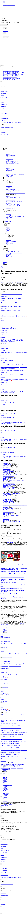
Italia (4, 773)
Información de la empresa (19, 764)
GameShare (8, 188)
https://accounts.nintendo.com (7, 539)
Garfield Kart (6, 473)
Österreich (5, 795)
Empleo (7, 255)
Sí (5, 814)
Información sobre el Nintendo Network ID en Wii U (12, 577)
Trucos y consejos (9, 243)
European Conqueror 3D (8, 471)
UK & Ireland (6, 782)
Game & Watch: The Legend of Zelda (13, 205)
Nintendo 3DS (4, 95)
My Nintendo (8, 254)
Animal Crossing (4, 104)
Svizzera (5, 792)
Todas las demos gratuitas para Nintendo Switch (11, 588)
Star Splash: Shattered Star (9, 502)
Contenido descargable (10, 162)
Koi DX (5, 479)
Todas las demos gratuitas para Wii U (9, 593)
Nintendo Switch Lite (10, 200)
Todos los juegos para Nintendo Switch (11, 73)
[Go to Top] (14, 258)
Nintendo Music (9, 219)
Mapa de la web (9, 256)
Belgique (5, 779)
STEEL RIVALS (7, 503)
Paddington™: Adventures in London (11, 493)
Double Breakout (7, 470)
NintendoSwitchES (4, 134)
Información (8, 154)
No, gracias (3, 814)
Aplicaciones (8, 228)
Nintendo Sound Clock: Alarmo (12, 204)
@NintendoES (4, 113)
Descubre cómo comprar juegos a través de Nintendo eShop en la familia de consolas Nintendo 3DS (14, 569)
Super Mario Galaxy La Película (12, 251)
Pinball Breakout (7, 494)
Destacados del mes (10, 169)
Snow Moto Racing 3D (8, 501)
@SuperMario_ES (4, 120)
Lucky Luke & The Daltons (9, 484)
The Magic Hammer (7, 485)
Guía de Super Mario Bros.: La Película (14, 253)
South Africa (5, 783)
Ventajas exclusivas (10, 218)
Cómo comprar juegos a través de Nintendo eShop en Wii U (14, 571)
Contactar (8, 769)
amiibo (7, 207)
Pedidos (4, 2)
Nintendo (2, 89)
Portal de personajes (10, 164)
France (4, 782)
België (4, 787)
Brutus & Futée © (7, 466)
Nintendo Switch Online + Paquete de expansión (16, 216)
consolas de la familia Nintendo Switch (11, 281)
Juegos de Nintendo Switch (11, 156)
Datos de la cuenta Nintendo (9, 5)
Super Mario (3, 106)
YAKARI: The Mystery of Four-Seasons (12, 521)
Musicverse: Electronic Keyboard (10, 488)
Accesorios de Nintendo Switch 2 (13, 190)
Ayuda (12, 764)
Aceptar (6, 805)
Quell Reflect (6, 497)
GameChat (8, 187)
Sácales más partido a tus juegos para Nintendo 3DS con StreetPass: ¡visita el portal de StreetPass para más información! (13, 597)
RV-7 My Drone (6, 498)
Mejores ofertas (9, 170)
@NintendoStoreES (5, 116)
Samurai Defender (7, 499)
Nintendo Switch (4, 91)
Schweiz (5, 789)
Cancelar (2, 805)
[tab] (14, 762)
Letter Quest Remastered (8, 483)
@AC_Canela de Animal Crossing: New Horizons (11, 122)
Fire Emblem (3, 93)
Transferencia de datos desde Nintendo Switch (15, 193)
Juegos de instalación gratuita (12, 161)
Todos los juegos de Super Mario (10, 77)
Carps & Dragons (7, 467)
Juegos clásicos (9, 217)
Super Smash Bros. (4, 99)
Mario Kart (3, 108)
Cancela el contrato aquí (5, 768)
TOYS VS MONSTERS (8, 512)
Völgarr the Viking (7, 516)
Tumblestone (6, 513)
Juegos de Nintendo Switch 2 (12, 155)
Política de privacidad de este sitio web (12, 765)
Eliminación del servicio (21, 766)
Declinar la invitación (5, 833)
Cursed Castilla (6, 469)
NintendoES (3, 132)
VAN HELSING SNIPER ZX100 (10, 515)
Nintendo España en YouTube (7, 127)
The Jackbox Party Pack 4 (9, 478)
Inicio (4, 1)
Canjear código (9, 176)
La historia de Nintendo (10, 208)
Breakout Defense (7, 464)
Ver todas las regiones (7, 785)
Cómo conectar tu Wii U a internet (8, 582)
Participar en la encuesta (14, 833)
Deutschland (5, 780)
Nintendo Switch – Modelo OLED (13, 197)
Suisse (4, 799)
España (4, 770)
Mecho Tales (6, 486)
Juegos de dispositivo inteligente (12, 163)
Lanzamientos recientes (10, 157)
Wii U (12, 282)
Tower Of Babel (6, 509)
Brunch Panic (6, 465)
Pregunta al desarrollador (11, 241)
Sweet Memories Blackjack (9, 508)
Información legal (12, 766)
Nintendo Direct (9, 238)
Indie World (8, 240)
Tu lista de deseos (9, 175)
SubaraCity (5, 507)
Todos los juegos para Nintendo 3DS (10, 75)
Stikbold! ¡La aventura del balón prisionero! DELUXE (15, 505)
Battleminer (5, 463)
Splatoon (2, 102)
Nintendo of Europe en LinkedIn (7, 144)
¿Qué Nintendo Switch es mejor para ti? (14, 201)
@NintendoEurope (4, 118)
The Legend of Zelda (5, 97)
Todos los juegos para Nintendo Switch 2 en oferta (13, 72)
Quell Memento (6, 495)
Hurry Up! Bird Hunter (8, 476)
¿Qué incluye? (9, 215)
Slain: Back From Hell (8, 500)
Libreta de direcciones (7, 3)
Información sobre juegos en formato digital (15, 174)
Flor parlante (8, 203)
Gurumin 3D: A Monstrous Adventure (11, 474)
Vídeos (7, 230)
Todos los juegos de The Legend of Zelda (11, 78)
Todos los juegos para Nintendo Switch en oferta (13, 74)
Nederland (5, 774)
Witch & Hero (6, 519)
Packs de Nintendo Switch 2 (11, 191)
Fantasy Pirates (6, 472)
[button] (15, 148)
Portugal (5, 777)
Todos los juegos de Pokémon (9, 79)
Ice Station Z (6, 477)
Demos (7, 160)
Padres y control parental (6, 764)
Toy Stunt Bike (6, 510)
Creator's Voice (9, 242)
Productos (8, 229)
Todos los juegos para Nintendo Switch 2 (11, 71)
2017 (4, 263)
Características (9, 186)
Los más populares (9, 171)
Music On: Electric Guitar (9, 487)
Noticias (5, 262)
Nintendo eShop (20, 282)
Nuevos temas (13, 530)
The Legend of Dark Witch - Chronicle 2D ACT (13, 480)
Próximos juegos (9, 159)
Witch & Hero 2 (6, 520)
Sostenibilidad (13, 768)
